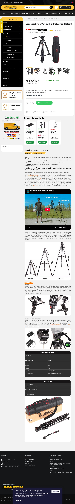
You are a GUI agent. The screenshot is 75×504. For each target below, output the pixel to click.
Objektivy (6, 78)
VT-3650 (39, 178)
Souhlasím (56, 491)
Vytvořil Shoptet (69, 499)
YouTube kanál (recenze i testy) (12, 466)
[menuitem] (4, 13)
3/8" (26, 326)
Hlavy (7, 43)
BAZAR (5, 85)
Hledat (52, 7)
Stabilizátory (7, 26)
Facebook (6, 461)
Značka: (36, 32)
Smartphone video (9, 68)
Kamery (5, 23)
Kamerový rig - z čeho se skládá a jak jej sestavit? (61, 472)
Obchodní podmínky (19, 2)
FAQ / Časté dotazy (7, 2)
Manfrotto (8, 47)
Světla (5, 61)
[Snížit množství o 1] (27, 103)
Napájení (5, 71)
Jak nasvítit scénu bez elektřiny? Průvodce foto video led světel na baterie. (61, 464)
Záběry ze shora (10, 57)
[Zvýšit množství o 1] (33, 103)
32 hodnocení (58, 30)
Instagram (6, 464)
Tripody (8, 36)
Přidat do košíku (43, 103)
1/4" (69, 324)
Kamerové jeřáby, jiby (11, 50)
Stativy (5, 33)
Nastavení (19, 500)
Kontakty (27, 463)
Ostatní (5, 82)
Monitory (6, 75)
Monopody (9, 40)
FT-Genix (35, 175)
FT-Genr (30, 175)
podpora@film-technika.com (11, 459)
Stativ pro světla (10, 54)
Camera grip (7, 29)
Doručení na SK (29, 467)
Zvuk (4, 64)
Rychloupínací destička (56, 324)
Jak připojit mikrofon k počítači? (57, 468)
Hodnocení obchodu (30, 465)
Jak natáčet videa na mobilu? (56, 459)
